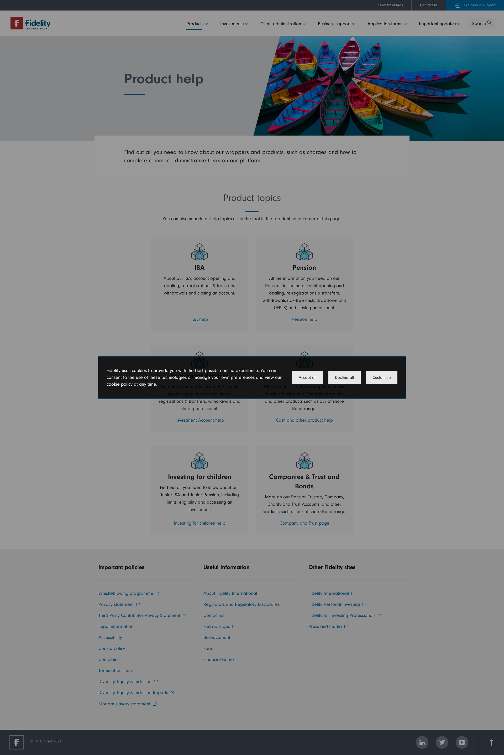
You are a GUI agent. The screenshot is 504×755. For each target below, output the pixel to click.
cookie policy (120, 384)
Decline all (344, 377)
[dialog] (252, 377)
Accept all (308, 377)
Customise (381, 377)
